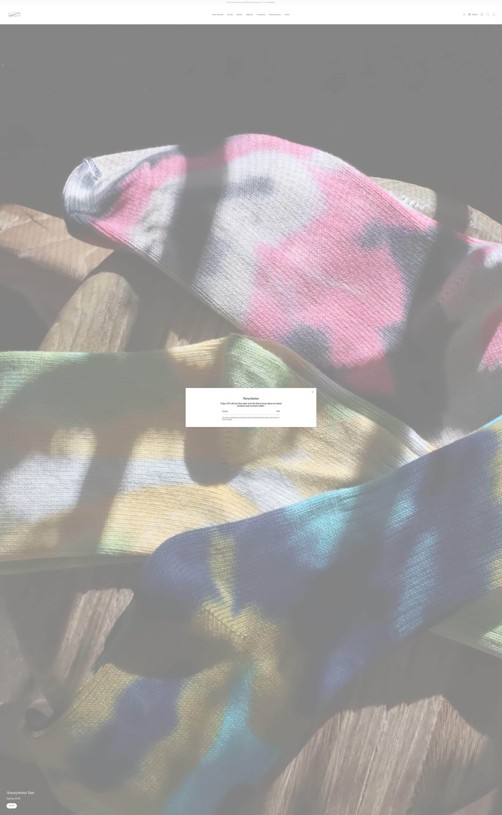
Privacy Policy (265, 418)
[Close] (312, 392)
